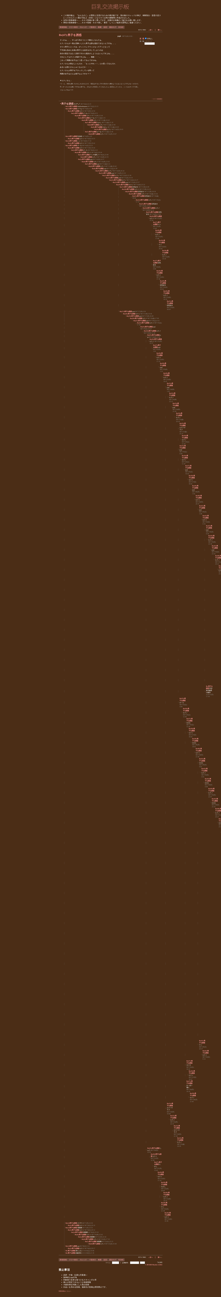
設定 (105, 27)
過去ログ (112, 27)
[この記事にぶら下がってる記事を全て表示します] (64, 107)
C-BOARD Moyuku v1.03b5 (153, 1265)
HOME (120, 27)
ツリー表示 (73, 27)
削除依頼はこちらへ (65, 1291)
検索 (99, 27)
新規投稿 (63, 27)
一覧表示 (92, 27)
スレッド (83, 27)
